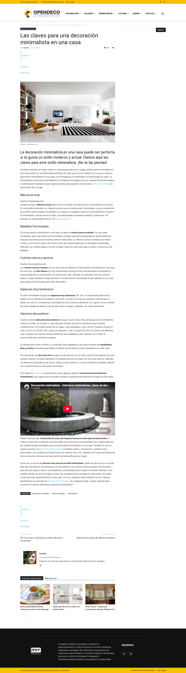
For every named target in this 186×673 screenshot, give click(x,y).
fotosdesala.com (63, 219)
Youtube (38, 373)
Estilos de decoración (35, 25)
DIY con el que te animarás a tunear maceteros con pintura (41, 539)
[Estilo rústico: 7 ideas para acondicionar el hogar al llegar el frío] (100, 594)
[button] (162, 13)
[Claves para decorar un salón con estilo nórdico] (68, 594)
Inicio (22, 25)
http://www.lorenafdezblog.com (50, 557)
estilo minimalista (100, 184)
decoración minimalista (59, 481)
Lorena (26, 48)
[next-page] (26, 615)
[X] (164, 2)
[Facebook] (160, 2)
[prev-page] (22, 615)
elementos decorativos (51, 449)
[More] (67, 77)
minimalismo (72, 493)
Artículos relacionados (32, 578)
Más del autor (51, 578)
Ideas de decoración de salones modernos (96, 538)
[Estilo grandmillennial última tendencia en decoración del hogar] (35, 594)
